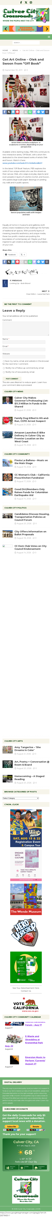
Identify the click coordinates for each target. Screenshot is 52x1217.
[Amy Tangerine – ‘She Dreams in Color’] (8, 749)
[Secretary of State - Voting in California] (26, 1011)
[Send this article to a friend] (21, 112)
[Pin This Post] (17, 112)
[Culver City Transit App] (26, 982)
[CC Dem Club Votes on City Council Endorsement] (8, 639)
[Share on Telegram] (38, 112)
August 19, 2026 (24, 445)
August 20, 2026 (24, 523)
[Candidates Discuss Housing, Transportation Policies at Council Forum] (8, 516)
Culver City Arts (13, 741)
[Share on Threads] (47, 112)
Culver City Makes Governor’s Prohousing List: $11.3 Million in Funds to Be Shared (31, 402)
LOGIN (37, 1209)
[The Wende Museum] (26, 914)
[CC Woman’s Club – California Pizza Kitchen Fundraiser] (8, 477)
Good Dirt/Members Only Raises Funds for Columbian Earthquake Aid (31, 492)
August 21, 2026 (24, 410)
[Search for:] (26, 42)
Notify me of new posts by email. (20, 372)
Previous (6, 29)
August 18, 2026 (24, 538)
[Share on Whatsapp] (30, 112)
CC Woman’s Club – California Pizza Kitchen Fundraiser (32, 476)
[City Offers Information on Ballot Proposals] (8, 534)
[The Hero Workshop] (26, 948)
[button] (48, 37)
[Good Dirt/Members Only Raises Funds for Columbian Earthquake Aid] (8, 491)
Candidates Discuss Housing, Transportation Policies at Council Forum (32, 517)
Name (6, 339)
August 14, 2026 (24, 499)
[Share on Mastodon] (34, 112)
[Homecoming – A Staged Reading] (8, 778)
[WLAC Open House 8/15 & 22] (26, 846)
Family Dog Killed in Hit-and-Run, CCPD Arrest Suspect (32, 419)
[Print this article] (26, 112)
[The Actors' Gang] (26, 274)
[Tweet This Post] (9, 112)
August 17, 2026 (24, 481)
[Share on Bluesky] (43, 112)
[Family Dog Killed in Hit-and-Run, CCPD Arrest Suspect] (8, 420)
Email (5, 346)
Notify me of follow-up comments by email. (25, 368)
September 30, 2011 (13, 70)
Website (6, 354)
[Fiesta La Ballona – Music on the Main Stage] (8, 463)
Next (46, 29)
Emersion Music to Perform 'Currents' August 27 (35, 1068)
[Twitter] (26, 2)
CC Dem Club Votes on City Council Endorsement (31, 547)
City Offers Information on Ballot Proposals (30, 533)
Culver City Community (17, 454)
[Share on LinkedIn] (13, 112)
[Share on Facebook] (5, 112)
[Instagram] (31, 2)
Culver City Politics (15, 508)
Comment (7, 320)
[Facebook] (21, 2)
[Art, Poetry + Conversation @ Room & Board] (8, 764)
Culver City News (13, 391)
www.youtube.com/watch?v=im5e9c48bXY (22, 163)
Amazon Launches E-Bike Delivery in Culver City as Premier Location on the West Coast (30, 437)
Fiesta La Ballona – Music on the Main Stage (31, 462)
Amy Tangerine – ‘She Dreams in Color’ (28, 749)
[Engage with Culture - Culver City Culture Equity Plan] (26, 880)
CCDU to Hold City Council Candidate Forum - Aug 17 (35, 1029)
